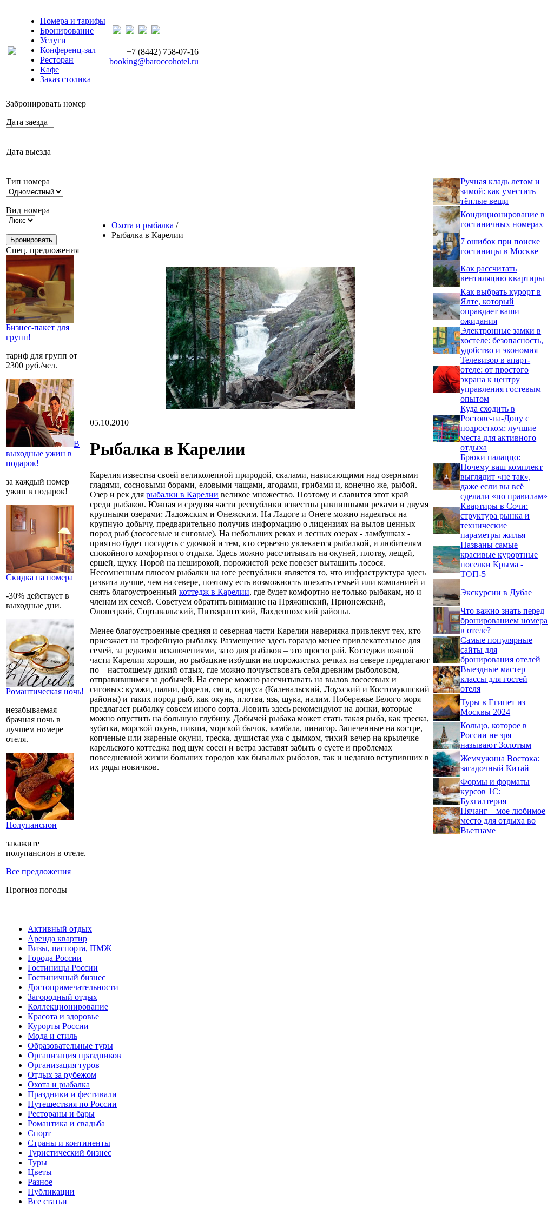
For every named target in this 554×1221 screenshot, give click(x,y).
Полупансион (31, 825)
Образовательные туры (70, 1045)
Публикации (51, 1191)
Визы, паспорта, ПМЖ (69, 948)
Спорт (39, 1133)
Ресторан (57, 59)
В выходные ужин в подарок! (43, 453)
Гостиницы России (63, 967)
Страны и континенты (69, 1142)
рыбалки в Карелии (182, 494)
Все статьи (47, 1201)
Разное (40, 1181)
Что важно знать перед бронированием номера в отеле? (504, 620)
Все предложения (38, 871)
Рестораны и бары (61, 1113)
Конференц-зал (68, 50)
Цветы (40, 1172)
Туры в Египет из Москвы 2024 (492, 707)
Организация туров (64, 1065)
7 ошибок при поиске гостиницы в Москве (500, 246)
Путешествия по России (72, 1104)
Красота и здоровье (63, 1016)
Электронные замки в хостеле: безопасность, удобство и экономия (501, 340)
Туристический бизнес (69, 1152)
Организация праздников (74, 1055)
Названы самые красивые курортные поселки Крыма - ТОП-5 (499, 559)
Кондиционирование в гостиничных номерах (502, 219)
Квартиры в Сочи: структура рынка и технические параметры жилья (495, 520)
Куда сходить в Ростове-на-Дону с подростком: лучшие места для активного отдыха (498, 428)
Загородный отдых (62, 996)
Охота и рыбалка (142, 225)
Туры (37, 1162)
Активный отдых (60, 928)
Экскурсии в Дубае (496, 592)
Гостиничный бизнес (66, 977)
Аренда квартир (57, 938)
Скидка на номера (39, 577)
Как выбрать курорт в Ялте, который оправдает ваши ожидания (500, 306)
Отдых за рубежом (62, 1074)
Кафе (49, 69)
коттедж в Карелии (214, 591)
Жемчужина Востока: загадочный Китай (499, 763)
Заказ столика (65, 79)
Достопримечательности (73, 987)
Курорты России (58, 1026)
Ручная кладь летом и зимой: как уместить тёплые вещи (500, 191)
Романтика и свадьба (66, 1123)
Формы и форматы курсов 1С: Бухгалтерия (495, 791)
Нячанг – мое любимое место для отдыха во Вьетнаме (502, 820)
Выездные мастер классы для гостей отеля (493, 679)
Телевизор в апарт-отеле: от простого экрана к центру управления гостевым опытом (500, 379)
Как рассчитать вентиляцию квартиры (502, 273)
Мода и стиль (52, 1035)
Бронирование (67, 30)
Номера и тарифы (72, 20)
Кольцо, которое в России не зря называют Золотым (495, 735)
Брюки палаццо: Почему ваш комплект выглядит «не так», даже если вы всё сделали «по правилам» (504, 477)
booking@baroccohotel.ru (154, 61)
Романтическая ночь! (45, 691)
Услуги (53, 40)
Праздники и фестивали (72, 1094)
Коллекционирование (68, 1006)
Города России (55, 958)
